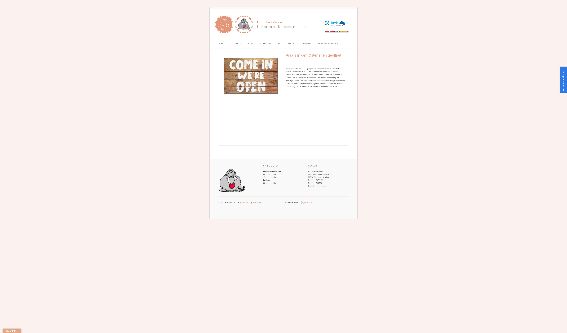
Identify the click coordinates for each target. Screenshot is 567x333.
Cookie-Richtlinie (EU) (327, 44)
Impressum (246, 202)
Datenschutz (257, 202)
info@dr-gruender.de (318, 186)
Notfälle (292, 44)
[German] (332, 31)
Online (288, 86)
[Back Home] (262, 25)
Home (221, 44)
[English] (326, 31)
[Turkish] (347, 31)
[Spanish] (341, 31)
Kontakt (307, 44)
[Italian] (338, 31)
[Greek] (335, 31)
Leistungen (235, 44)
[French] (329, 31)
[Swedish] (344, 31)
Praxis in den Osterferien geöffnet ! (314, 55)
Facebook (308, 202)
